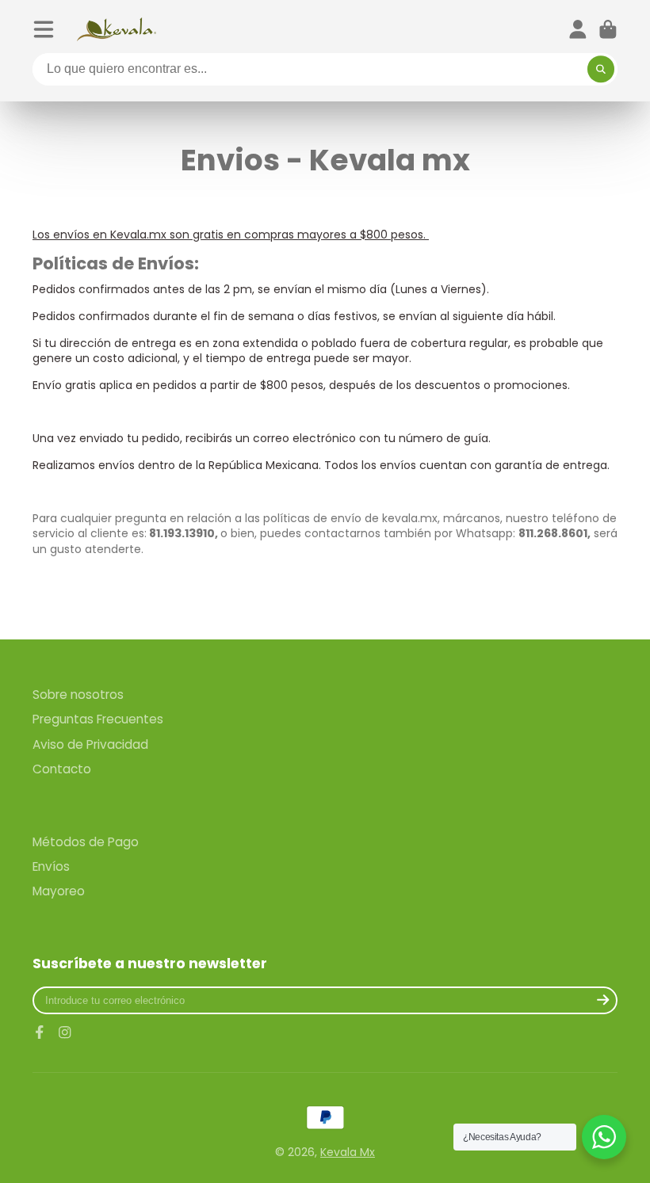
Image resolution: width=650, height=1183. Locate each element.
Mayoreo (58, 891)
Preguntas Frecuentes (97, 719)
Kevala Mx (347, 1152)
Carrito (608, 29)
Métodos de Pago (85, 842)
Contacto (61, 769)
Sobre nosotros (78, 694)
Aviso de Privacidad (90, 744)
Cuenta (577, 29)
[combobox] (325, 69)
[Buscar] (600, 69)
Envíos (51, 866)
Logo (116, 29)
